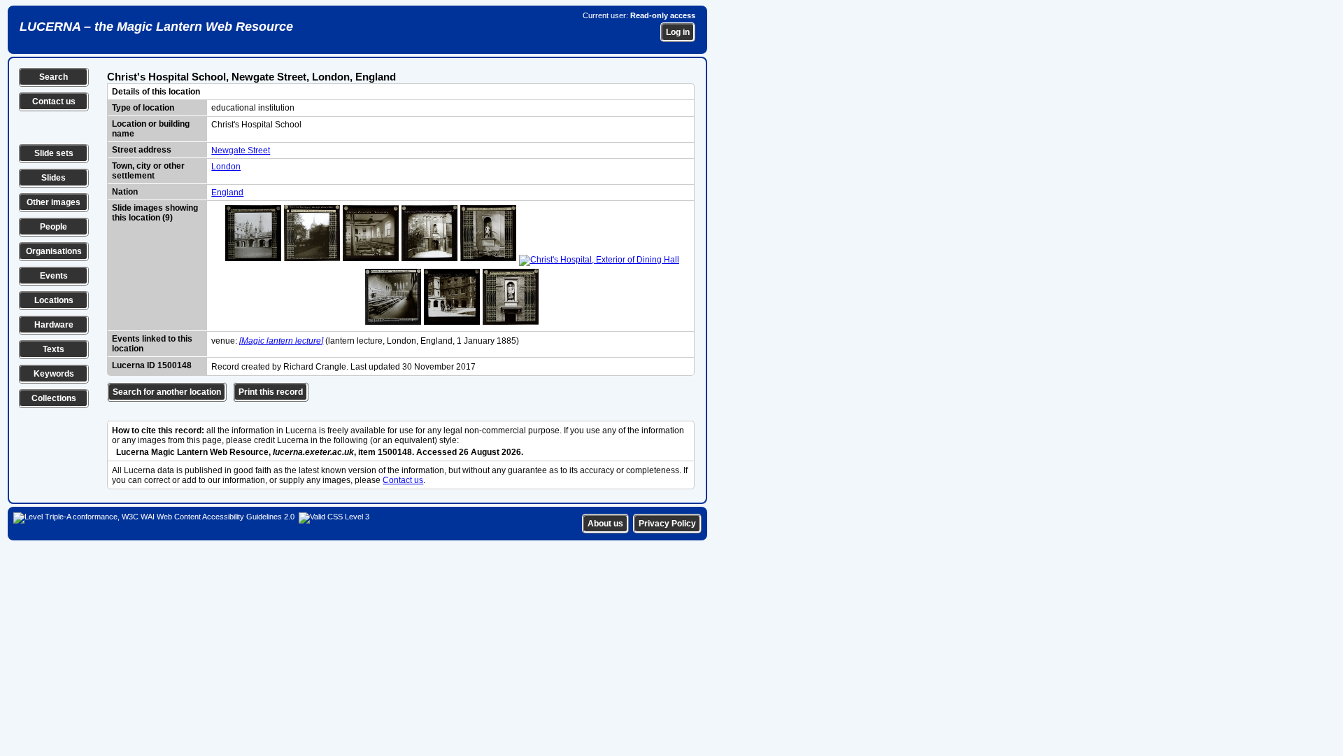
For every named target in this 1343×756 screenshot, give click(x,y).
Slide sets (53, 153)
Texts (53, 349)
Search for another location (167, 392)
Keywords (54, 374)
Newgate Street (240, 150)
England (227, 192)
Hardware (53, 325)
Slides (53, 178)
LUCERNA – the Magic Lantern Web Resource (156, 27)
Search (53, 77)
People (53, 227)
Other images (53, 202)
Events (54, 276)
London (226, 167)
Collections (53, 398)
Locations (53, 300)
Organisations (54, 251)
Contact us (54, 101)
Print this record (271, 392)
